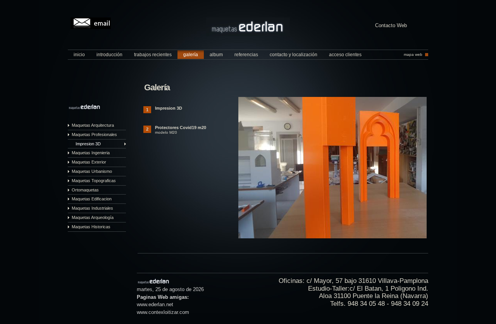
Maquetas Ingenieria (91, 152)
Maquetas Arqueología (93, 217)
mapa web (413, 54)
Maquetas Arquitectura (93, 125)
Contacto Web (391, 25)
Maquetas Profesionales (94, 134)
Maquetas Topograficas (94, 180)
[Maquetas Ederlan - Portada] (248, 34)
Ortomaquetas (85, 190)
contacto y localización (293, 54)
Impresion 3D (88, 143)
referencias (246, 54)
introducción (109, 54)
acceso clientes (345, 54)
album (216, 54)
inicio (79, 54)
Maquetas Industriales (92, 208)
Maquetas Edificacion (92, 198)
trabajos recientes (153, 54)
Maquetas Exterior (89, 162)
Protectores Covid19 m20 (180, 127)
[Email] (91, 23)
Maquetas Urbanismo (92, 171)
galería (190, 54)
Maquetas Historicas (91, 226)
